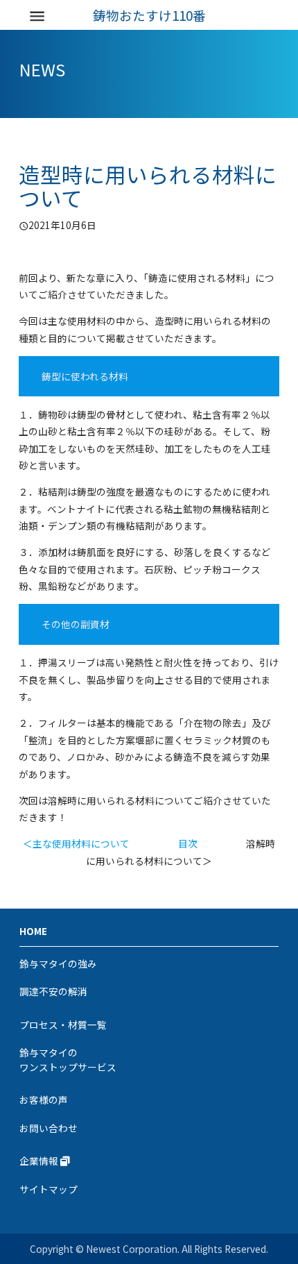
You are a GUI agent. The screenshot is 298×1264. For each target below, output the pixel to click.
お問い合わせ (48, 1128)
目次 (188, 843)
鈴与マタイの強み (58, 963)
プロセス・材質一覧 (63, 1024)
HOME (33, 931)
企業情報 (39, 1161)
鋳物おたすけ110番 (149, 15)
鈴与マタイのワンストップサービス (67, 1059)
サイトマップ (48, 1189)
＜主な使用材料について (76, 843)
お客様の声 (43, 1099)
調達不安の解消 (53, 991)
